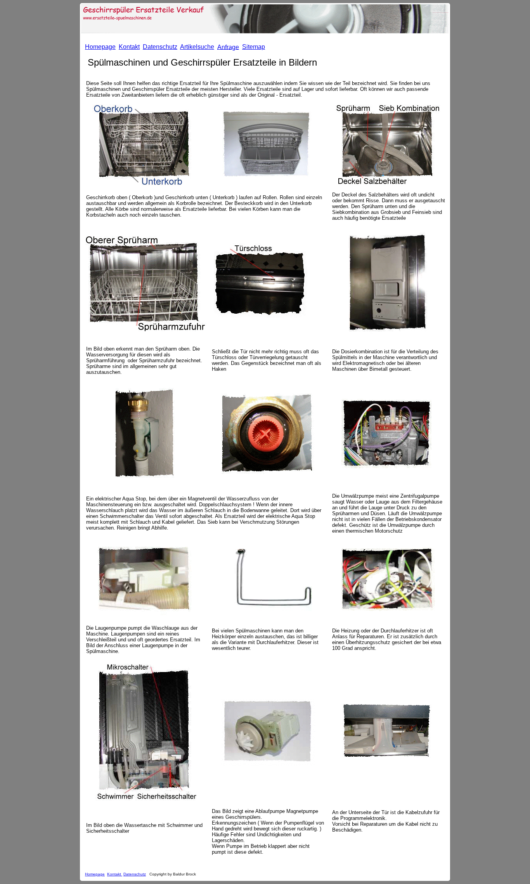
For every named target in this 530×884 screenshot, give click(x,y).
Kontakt (114, 874)
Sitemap (253, 46)
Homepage (95, 874)
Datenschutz (134, 874)
